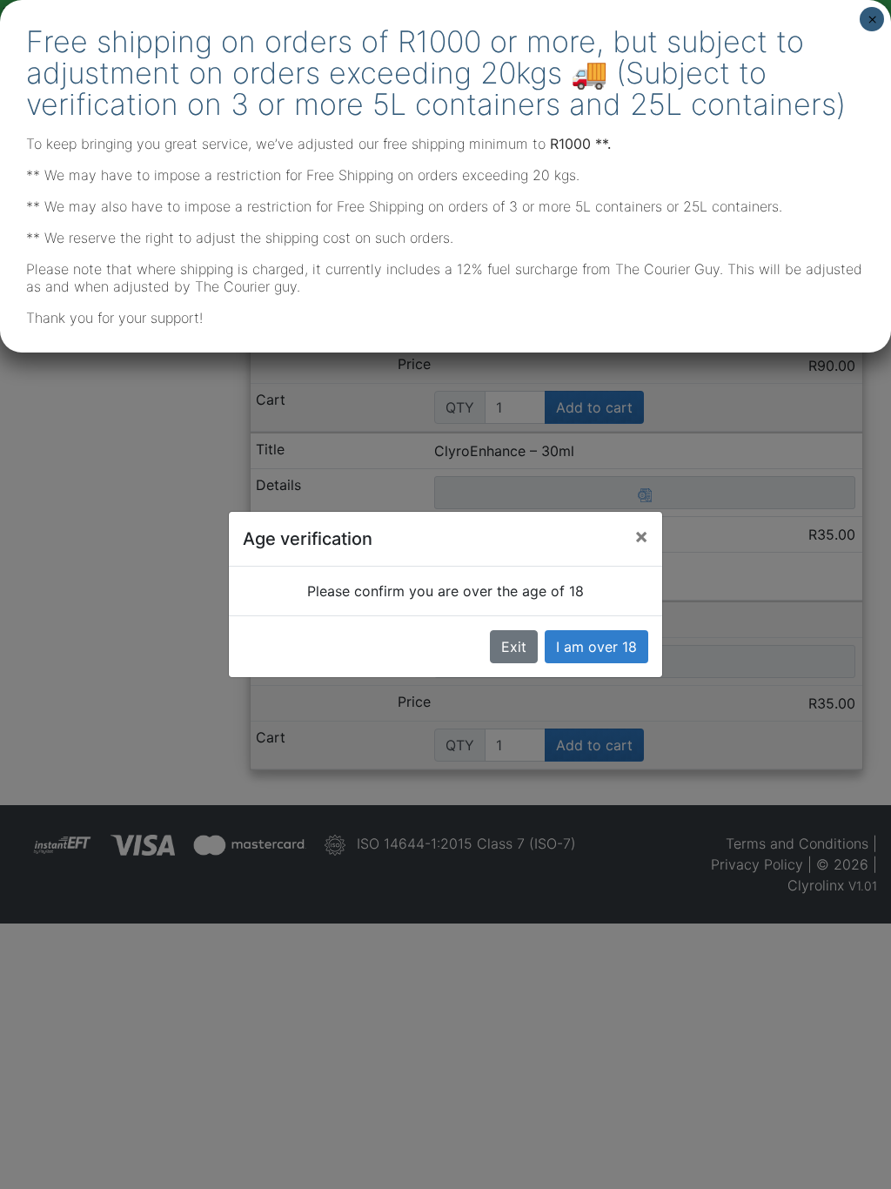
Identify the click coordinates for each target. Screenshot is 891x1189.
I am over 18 (596, 646)
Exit (513, 646)
